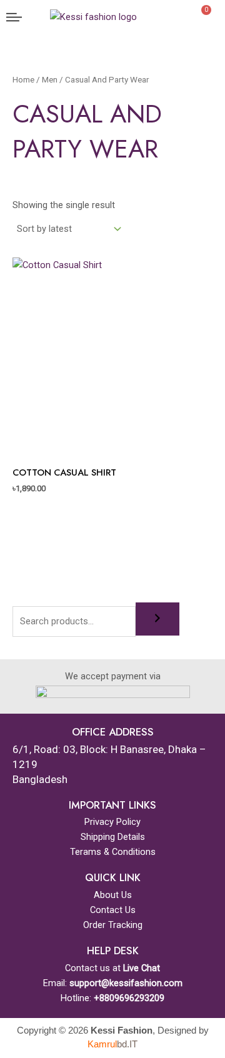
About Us (113, 895)
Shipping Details (113, 836)
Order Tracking (112, 925)
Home (23, 79)
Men (50, 79)
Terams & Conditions (113, 851)
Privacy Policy (112, 821)
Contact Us (113, 910)
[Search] (157, 619)
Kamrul (113, 1044)
